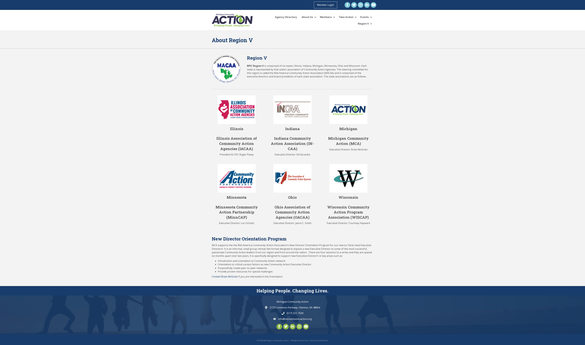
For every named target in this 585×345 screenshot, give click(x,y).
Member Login (325, 5)
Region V (363, 23)
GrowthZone (322, 340)
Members (326, 17)
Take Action (346, 17)
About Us (307, 17)
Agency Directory (286, 17)
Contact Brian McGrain (225, 276)
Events (364, 17)
